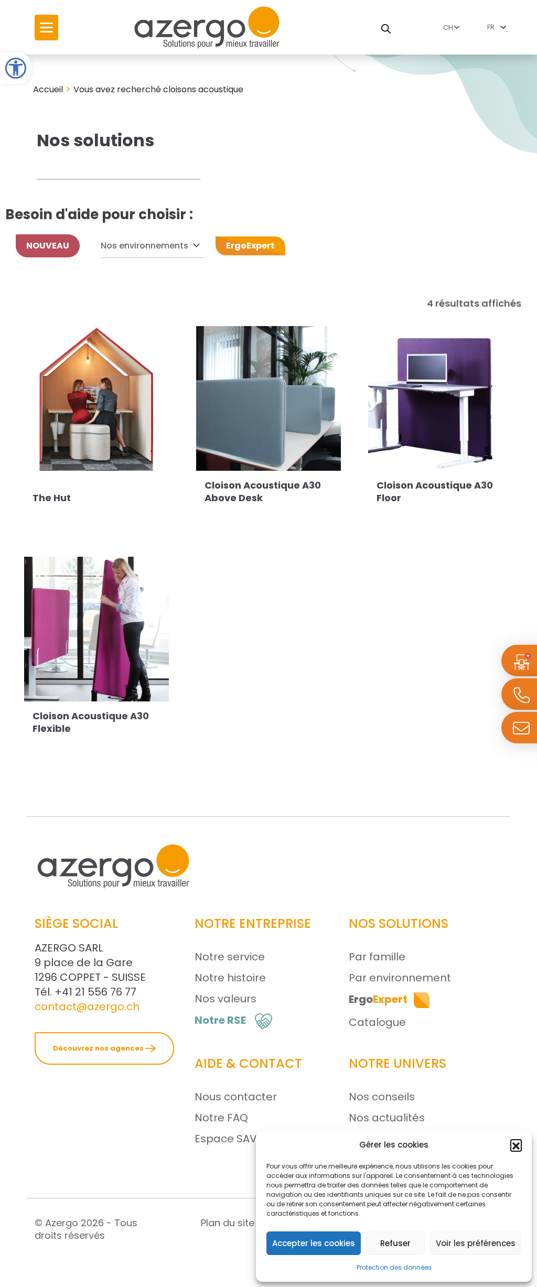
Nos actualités (387, 1117)
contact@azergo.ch (87, 1006)
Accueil (48, 89)
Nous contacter (236, 1096)
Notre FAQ (221, 1117)
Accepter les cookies (313, 1243)
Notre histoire (230, 977)
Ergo (378, 999)
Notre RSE (220, 1020)
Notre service (230, 956)
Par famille (377, 956)
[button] (15, 68)
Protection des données (394, 1267)
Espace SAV (226, 1138)
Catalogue (377, 1022)
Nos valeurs (225, 998)
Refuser (395, 1243)
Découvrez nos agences (99, 1048)
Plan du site (227, 1222)
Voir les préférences (475, 1243)
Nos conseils (382, 1096)
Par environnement (400, 977)
